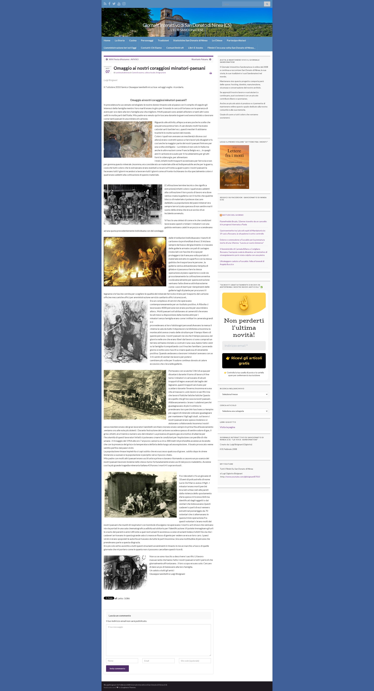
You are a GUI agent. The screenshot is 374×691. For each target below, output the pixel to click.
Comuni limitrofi (175, 47)
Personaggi (147, 40)
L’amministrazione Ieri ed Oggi (120, 47)
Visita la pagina (227, 427)
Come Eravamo (138, 72)
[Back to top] (367, 684)
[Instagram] (123, 3)
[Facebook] (109, 3)
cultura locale (150, 72)
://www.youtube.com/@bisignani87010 (242, 476)
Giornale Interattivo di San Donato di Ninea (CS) (187, 25)
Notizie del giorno (233, 215)
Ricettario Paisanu (200, 59)
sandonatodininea (123, 72)
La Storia (120, 40)
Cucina (132, 40)
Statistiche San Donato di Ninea (190, 40)
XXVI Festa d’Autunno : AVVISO (124, 59)
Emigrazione (161, 72)
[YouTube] (119, 3)
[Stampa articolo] (211, 73)
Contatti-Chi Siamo (151, 47)
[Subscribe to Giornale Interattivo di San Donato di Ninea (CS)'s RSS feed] (105, 3)
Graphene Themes (128, 687)
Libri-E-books (195, 47)
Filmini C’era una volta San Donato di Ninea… (231, 47)
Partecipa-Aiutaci (236, 40)
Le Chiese (217, 40)
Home (107, 40)
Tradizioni (163, 40)
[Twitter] (114, 3)
